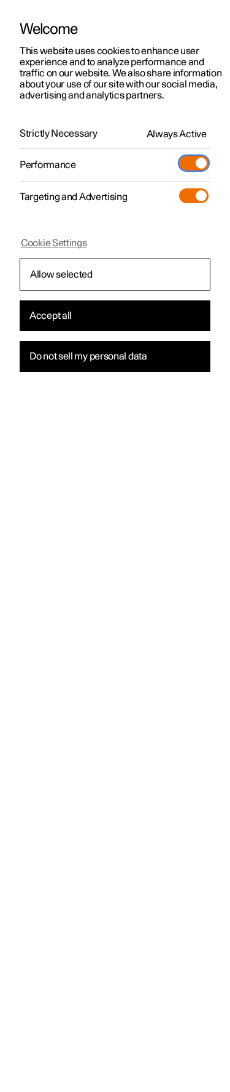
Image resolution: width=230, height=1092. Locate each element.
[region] (115, 546)
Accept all (50, 316)
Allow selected (61, 274)
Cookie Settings (54, 243)
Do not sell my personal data (88, 356)
